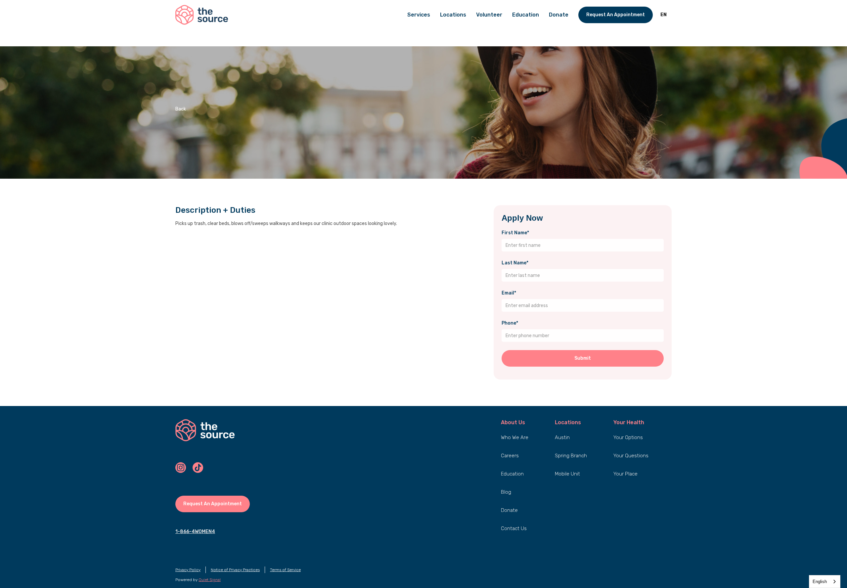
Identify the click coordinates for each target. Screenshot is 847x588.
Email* (509, 293)
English (820, 581)
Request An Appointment (615, 15)
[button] (663, 15)
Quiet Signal (210, 579)
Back (180, 109)
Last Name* (515, 263)
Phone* (510, 323)
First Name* (515, 233)
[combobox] (824, 581)
